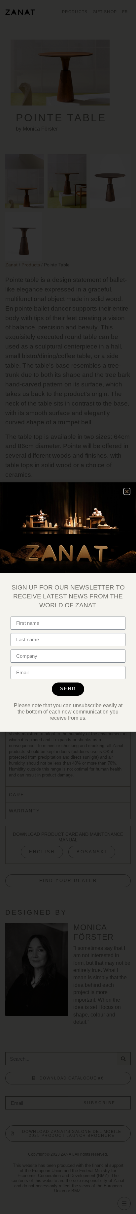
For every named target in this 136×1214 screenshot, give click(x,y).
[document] (68, 607)
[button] (126, 491)
